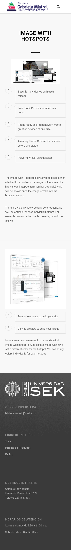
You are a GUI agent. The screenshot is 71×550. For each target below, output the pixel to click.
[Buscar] (56, 6)
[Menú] (64, 7)
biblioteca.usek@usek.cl (19, 413)
